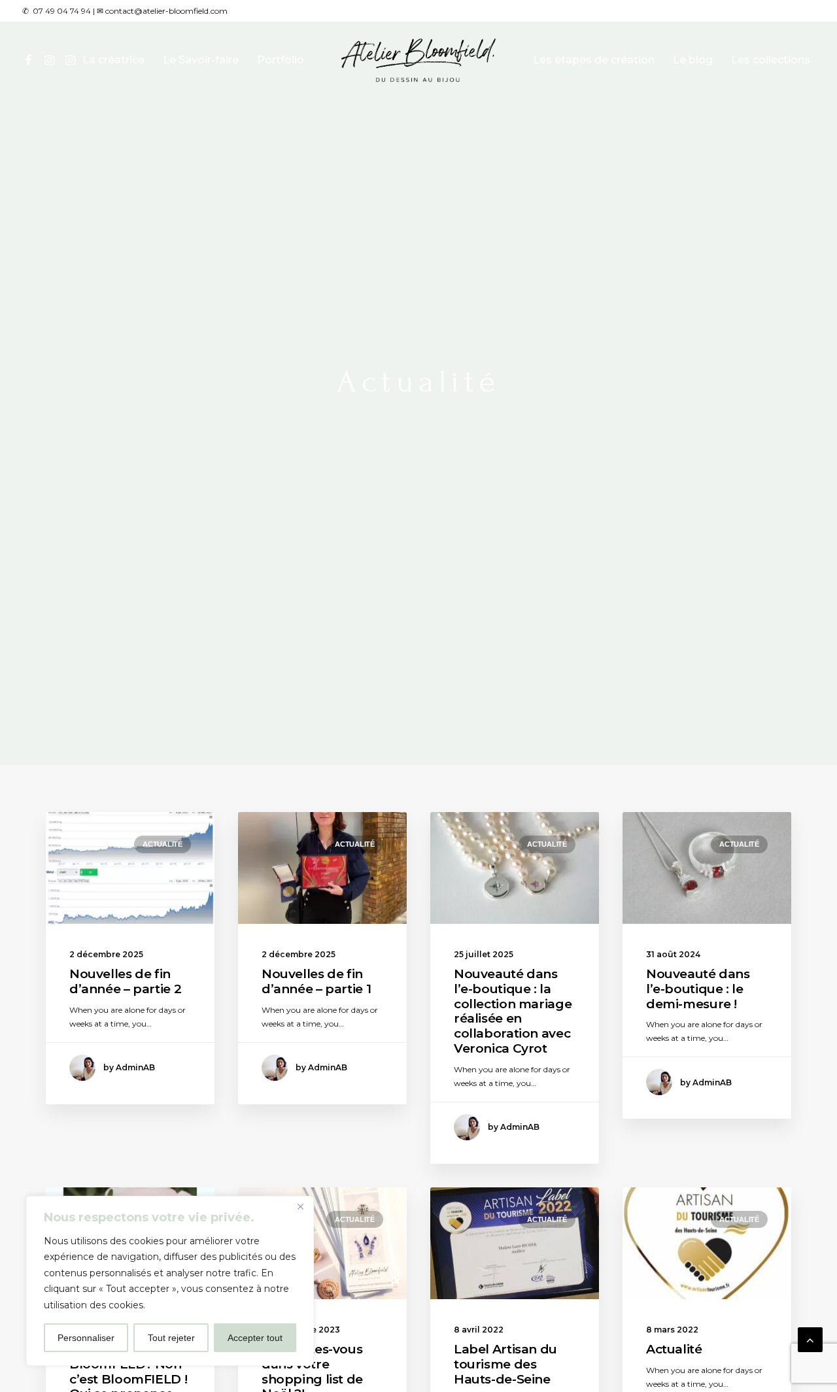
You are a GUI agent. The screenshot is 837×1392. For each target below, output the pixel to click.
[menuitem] (30, 60)
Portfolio (280, 60)
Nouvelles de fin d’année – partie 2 (125, 981)
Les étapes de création (594, 60)
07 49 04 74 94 (62, 11)
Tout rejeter (171, 1338)
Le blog (693, 60)
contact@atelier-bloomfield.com (166, 11)
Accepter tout (255, 1338)
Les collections (770, 60)
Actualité (162, 844)
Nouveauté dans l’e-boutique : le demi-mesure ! (698, 988)
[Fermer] (300, 1207)
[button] (30, 60)
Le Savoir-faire (201, 60)
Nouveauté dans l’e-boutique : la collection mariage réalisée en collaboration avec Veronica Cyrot (513, 1011)
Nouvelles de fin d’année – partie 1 (316, 981)
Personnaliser (86, 1338)
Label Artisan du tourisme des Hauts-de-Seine (505, 1364)
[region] (170, 1281)
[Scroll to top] (810, 1339)
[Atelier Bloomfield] (419, 60)
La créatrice (113, 60)
